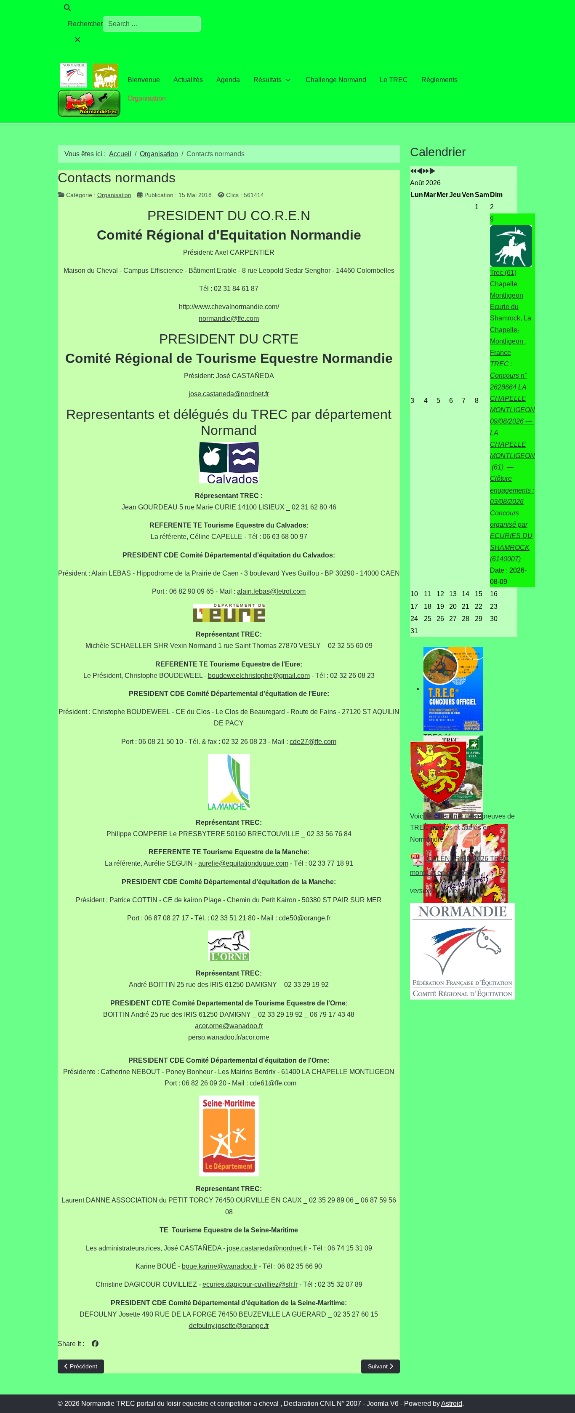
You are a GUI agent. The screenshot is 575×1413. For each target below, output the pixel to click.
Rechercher (85, 23)
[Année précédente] (413, 171)
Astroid (451, 1403)
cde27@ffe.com (313, 741)
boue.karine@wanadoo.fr (219, 1266)
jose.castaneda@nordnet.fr (229, 393)
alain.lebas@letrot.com (271, 591)
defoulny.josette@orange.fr (229, 1325)
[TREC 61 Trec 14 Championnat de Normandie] (463, 689)
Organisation (114, 195)
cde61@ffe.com (273, 1083)
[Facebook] (95, 1343)
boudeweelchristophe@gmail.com (259, 675)
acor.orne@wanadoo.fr (229, 1025)
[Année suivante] (426, 171)
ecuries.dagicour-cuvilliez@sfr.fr (250, 1284)
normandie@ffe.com (229, 318)
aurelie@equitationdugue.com (243, 863)
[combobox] (152, 24)
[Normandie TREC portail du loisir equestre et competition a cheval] (89, 89)
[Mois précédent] (420, 171)
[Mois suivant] (432, 171)
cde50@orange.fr (304, 918)
